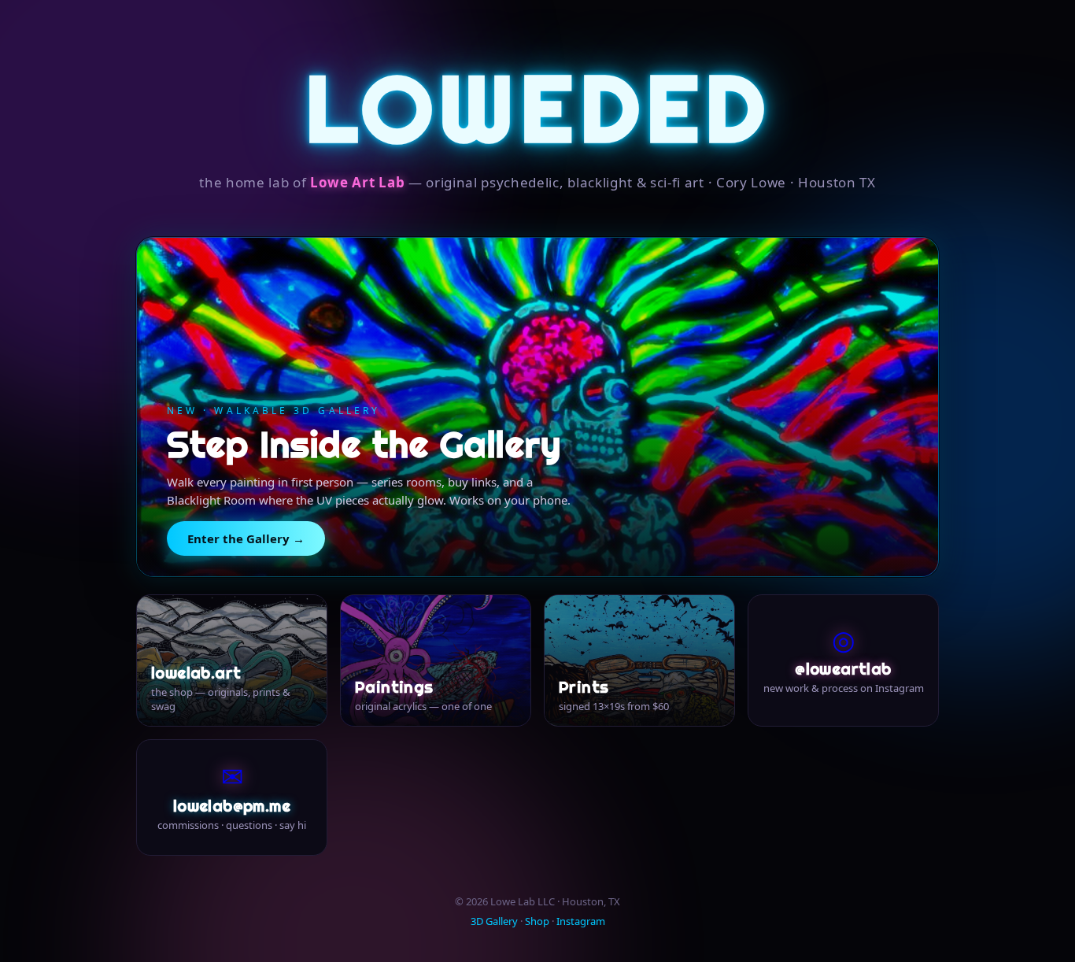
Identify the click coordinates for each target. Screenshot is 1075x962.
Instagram (580, 921)
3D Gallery (494, 921)
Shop (537, 921)
